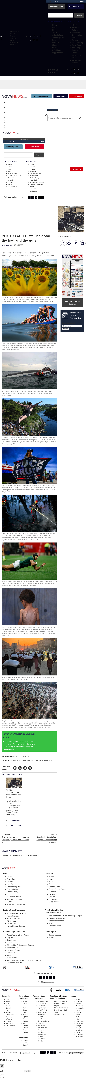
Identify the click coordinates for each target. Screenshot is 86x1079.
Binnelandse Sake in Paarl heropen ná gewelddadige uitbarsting (46, 839)
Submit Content (56, 7)
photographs (19, 760)
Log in (56, 1)
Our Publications (76, 7)
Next (53, 834)
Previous (7, 834)
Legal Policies (26, 1053)
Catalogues (60, 96)
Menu (1, 38)
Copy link (27, 1071)
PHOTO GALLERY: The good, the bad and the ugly (13, 793)
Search (79, 15)
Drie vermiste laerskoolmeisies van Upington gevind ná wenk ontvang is (15, 839)
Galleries (19, 756)
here (19, 744)
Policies (49, 973)
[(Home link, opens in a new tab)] (11, 989)
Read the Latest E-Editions (72, 302)
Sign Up (65, 328)
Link (1, 1071)
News (26, 756)
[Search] (80, 117)
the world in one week (37, 760)
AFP (10, 760)
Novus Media (7, 245)
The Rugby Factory (41, 96)
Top (50, 760)
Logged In (18, 855)
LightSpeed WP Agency (47, 982)
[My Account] (50, 1)
